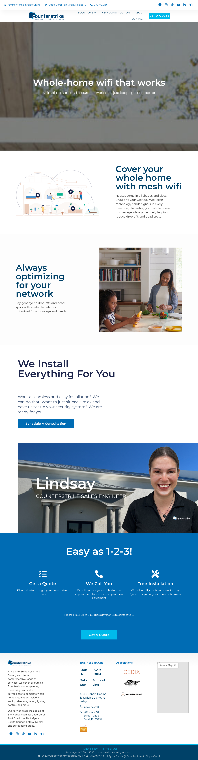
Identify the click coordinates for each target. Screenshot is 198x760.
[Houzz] (185, 5)
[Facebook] (160, 5)
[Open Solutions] (95, 13)
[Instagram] (166, 5)
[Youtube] (178, 5)
